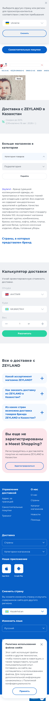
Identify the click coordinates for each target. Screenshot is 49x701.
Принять (24, 691)
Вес (4, 317)
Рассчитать (24, 333)
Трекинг (6, 516)
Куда (5, 302)
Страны (35, 500)
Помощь (35, 520)
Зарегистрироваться (25, 466)
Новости (35, 514)
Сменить (24, 33)
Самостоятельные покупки (24, 49)
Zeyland (6, 189)
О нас (34, 495)
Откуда (6, 288)
